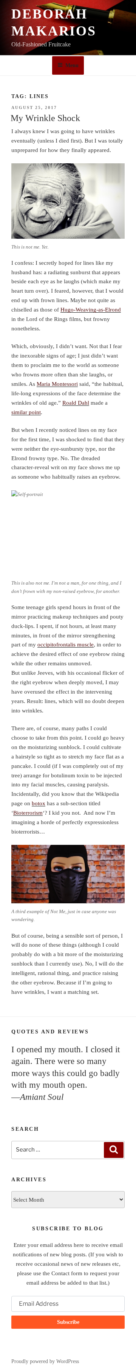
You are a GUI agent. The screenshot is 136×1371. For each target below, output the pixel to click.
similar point (26, 412)
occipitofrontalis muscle (65, 645)
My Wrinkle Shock (45, 118)
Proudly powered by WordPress (45, 1361)
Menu (72, 65)
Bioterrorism (28, 813)
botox (38, 803)
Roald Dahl (75, 403)
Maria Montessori (57, 384)
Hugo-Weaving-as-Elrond (90, 310)
